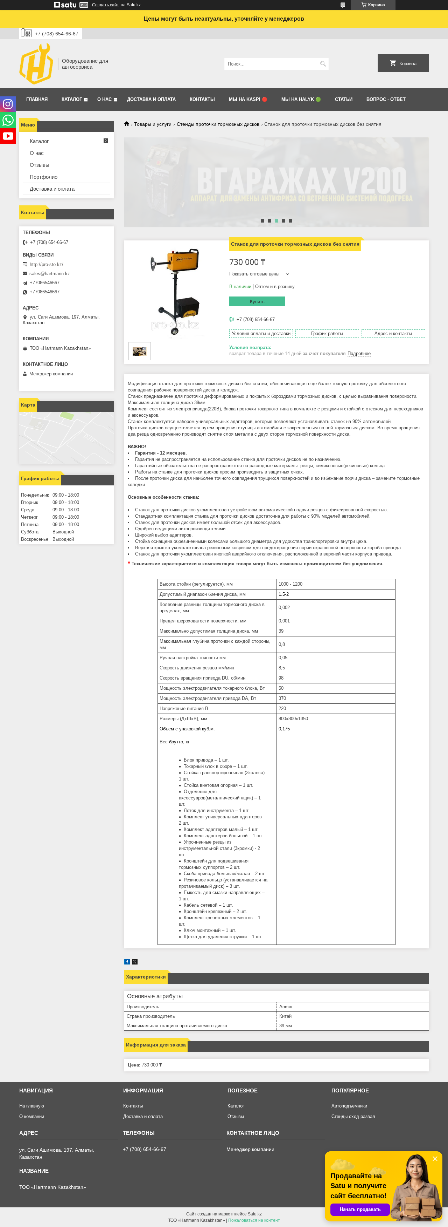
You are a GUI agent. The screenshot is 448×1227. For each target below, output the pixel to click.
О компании (31, 1116)
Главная (37, 99)
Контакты (202, 99)
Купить (257, 301)
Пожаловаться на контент (254, 1220)
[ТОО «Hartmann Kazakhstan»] (36, 64)
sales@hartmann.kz (49, 273)
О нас (104, 99)
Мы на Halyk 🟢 (301, 99)
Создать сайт (105, 4)
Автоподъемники (349, 1106)
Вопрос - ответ (386, 99)
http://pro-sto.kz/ (46, 264)
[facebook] (127, 963)
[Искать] (323, 64)
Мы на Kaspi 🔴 (248, 99)
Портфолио (43, 177)
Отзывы (39, 165)
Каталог (72, 99)
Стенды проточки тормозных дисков (218, 124)
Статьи (343, 99)
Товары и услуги (153, 124)
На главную (31, 1106)
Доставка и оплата (151, 99)
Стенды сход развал (353, 1116)
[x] (135, 963)
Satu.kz (255, 1214)
